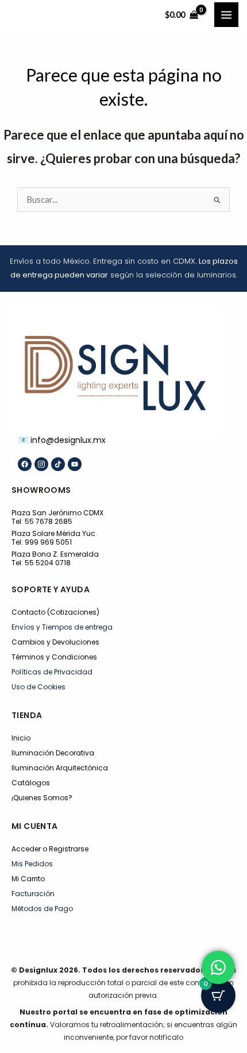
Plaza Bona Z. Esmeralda (55, 554)
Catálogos (30, 783)
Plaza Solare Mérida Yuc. (54, 533)
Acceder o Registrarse (49, 849)
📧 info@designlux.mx (62, 440)
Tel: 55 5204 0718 (41, 563)
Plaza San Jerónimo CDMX (57, 513)
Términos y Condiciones (54, 657)
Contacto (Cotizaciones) (55, 612)
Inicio (20, 738)
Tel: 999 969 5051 (41, 542)
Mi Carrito (28, 879)
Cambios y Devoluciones (55, 642)
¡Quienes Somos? (41, 798)
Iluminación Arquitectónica (59, 768)
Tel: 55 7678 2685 (41, 521)
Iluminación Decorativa (52, 753)
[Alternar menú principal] (226, 14)
